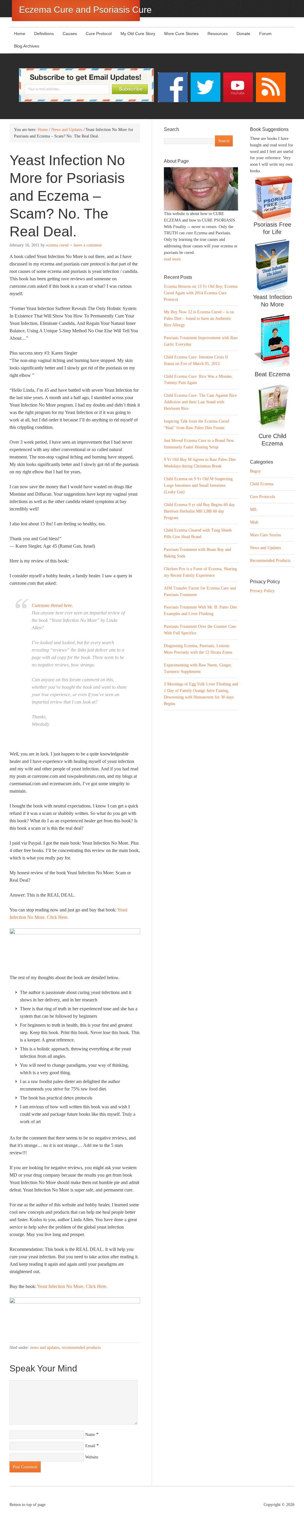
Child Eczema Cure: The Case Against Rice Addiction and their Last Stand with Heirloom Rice (200, 402)
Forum (265, 33)
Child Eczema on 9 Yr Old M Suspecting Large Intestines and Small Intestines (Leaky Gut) (198, 485)
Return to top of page (27, 1504)
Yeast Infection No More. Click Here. (72, 1286)
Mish (254, 522)
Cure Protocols (262, 496)
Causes (67, 33)
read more (172, 259)
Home (19, 33)
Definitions (42, 33)
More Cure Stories (181, 33)
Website (91, 1457)
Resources (218, 33)
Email (90, 1446)
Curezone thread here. (52, 605)
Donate (243, 33)
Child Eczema (261, 484)
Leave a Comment (88, 245)
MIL (254, 509)
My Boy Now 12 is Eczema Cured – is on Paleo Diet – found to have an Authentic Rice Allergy (199, 318)
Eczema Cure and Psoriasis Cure (85, 10)
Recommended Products (81, 1347)
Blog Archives (26, 46)
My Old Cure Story (138, 33)
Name (90, 1434)
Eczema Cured (57, 245)
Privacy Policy (262, 591)
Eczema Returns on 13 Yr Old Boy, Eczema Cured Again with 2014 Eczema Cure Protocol (201, 293)
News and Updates (44, 1347)
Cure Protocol (99, 33)
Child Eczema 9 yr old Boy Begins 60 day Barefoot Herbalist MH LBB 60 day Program (199, 511)
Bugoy (255, 471)
